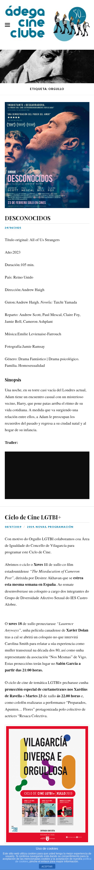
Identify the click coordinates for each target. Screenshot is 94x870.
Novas (41, 526)
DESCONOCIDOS (27, 218)
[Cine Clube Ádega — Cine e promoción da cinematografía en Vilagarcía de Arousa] (47, 24)
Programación (60, 526)
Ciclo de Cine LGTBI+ (33, 517)
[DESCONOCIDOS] (47, 151)
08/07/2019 (13, 526)
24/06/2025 (13, 227)
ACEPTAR (47, 866)
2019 (30, 526)
